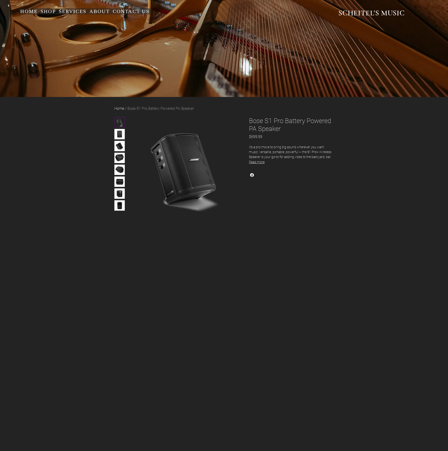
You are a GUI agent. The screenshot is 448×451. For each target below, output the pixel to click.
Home (119, 108)
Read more (257, 162)
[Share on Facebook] (252, 175)
